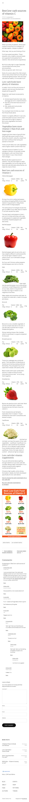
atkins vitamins (6, 542)
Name (3, 705)
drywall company (7, 588)
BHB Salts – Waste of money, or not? (10, 762)
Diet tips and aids (6, 18)
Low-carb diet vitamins (17, 542)
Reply (4, 583)
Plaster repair (9, 669)
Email (3, 711)
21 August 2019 (9, 621)
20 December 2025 (7, 567)
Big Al (7, 623)
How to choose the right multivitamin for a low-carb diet (14, 479)
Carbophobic (10, 17)
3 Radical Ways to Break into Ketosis (9, 744)
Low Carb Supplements (15, 18)
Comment (4, 689)
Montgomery (15, 660)
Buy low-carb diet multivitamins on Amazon (11, 483)
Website (4, 718)
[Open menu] (3, 3)
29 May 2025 (8, 668)
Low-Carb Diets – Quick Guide (7, 750)
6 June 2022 (6, 597)
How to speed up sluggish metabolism (7, 551)
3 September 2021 (12, 633)
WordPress (24, 798)
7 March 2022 (13, 644)
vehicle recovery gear (20, 578)
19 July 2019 (6, 610)
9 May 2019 (25, 762)
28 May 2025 (6, 586)
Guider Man (6, 569)
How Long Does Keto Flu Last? (8, 756)
